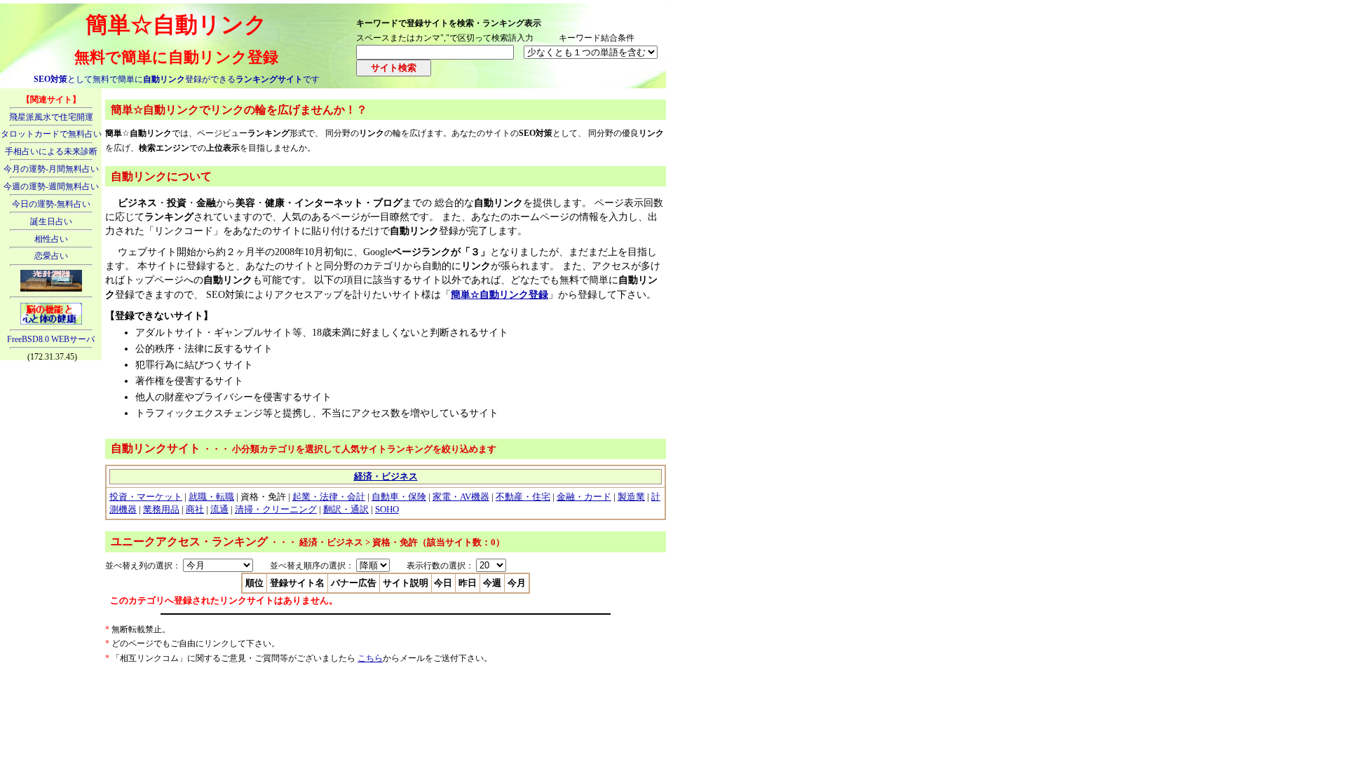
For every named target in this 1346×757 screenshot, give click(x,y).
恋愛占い (51, 256)
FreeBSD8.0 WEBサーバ (51, 339)
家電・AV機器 (461, 496)
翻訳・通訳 (346, 509)
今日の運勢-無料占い (51, 204)
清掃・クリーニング (276, 509)
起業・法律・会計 (328, 496)
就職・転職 (211, 496)
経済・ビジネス (386, 476)
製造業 (631, 496)
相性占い (51, 239)
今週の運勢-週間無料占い (51, 186)
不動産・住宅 (523, 496)
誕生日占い (51, 221)
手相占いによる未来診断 (51, 151)
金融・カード (584, 496)
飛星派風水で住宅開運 (51, 117)
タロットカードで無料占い (51, 134)
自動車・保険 (399, 496)
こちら (370, 658)
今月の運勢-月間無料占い (51, 169)
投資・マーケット (145, 496)
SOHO (387, 509)
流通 (219, 509)
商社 (195, 509)
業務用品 (161, 509)
